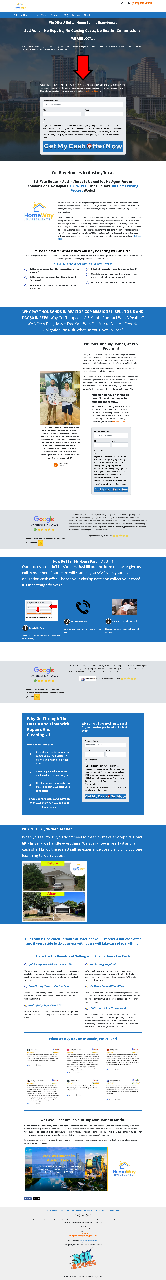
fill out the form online (105, 567)
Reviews (76, 15)
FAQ (66, 15)
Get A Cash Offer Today (55, 1210)
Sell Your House (22, 15)
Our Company (76, 1210)
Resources (88, 1210)
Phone (45, 110)
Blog (118, 1210)
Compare (55, 15)
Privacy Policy (100, 1210)
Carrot (99, 1276)
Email (87, 110)
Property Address (51, 100)
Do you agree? (49, 119)
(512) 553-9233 (142, 3)
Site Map (110, 1210)
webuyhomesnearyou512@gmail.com (83, 1236)
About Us (88, 15)
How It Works (40, 15)
